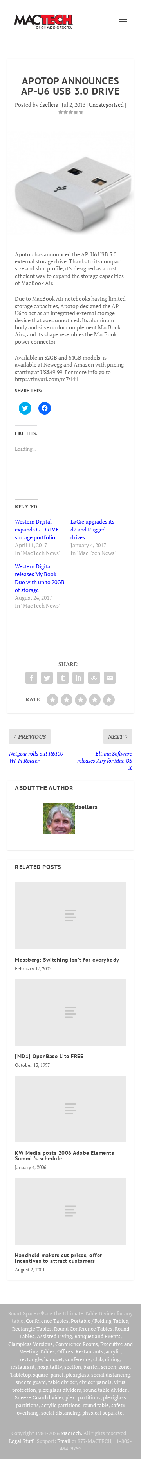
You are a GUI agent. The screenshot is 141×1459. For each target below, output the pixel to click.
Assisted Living (54, 1336)
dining (112, 1359)
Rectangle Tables (32, 1328)
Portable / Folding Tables (99, 1320)
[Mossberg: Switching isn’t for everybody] (70, 915)
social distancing (110, 1374)
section (72, 1366)
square (40, 1374)
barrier (91, 1366)
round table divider (105, 1389)
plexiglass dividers (59, 1389)
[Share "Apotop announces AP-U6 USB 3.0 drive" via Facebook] (31, 678)
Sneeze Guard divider (39, 1397)
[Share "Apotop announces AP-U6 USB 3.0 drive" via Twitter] (47, 678)
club (98, 1359)
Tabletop (20, 1374)
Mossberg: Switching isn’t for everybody (67, 959)
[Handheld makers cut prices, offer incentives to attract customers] (70, 1211)
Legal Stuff (21, 1440)
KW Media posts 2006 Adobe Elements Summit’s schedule (64, 1155)
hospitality (49, 1366)
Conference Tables (47, 1320)
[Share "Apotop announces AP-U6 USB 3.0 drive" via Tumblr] (62, 678)
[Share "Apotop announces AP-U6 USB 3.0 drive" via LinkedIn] (78, 678)
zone (124, 1366)
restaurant (23, 1366)
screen (108, 1366)
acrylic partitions (60, 1405)
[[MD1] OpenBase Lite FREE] (70, 1012)
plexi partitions (83, 1397)
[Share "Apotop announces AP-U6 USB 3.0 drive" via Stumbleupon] (94, 678)
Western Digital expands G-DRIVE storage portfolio (37, 529)
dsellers (49, 104)
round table (96, 1405)
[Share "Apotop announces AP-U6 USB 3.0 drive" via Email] (110, 678)
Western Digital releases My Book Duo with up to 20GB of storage (40, 577)
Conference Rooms (76, 1344)
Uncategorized (106, 104)
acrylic (113, 1351)
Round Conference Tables (83, 1328)
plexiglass (77, 1374)
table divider (62, 1382)
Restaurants (89, 1351)
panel (57, 1374)
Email (63, 1440)
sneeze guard (31, 1382)
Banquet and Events (97, 1336)
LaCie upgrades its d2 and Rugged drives (92, 529)
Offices (65, 1351)
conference (78, 1359)
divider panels (95, 1382)
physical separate (102, 1412)
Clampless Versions (30, 1344)
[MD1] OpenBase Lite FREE (49, 1056)
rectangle (31, 1359)
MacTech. (71, 1433)
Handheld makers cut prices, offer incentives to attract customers (58, 1258)
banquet (53, 1359)
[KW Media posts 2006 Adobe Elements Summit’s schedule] (70, 1109)
